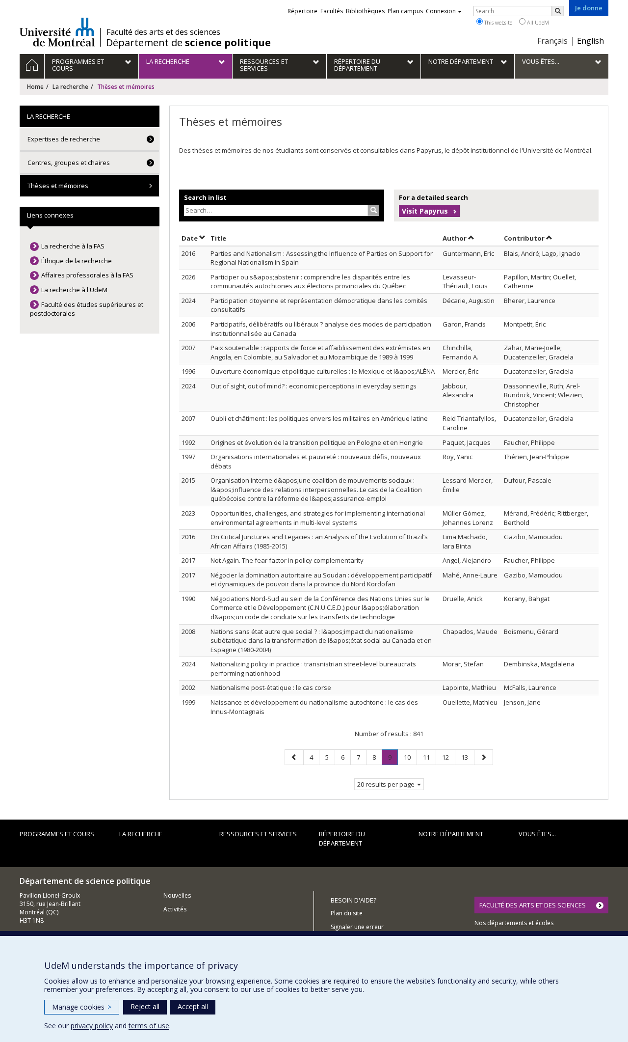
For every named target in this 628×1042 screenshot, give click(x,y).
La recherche (70, 86)
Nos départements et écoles (513, 923)
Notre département (451, 833)
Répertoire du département (342, 838)
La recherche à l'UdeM (74, 289)
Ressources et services (258, 833)
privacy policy (92, 1025)
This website (497, 22)
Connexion (441, 11)
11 (429, 757)
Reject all (145, 1006)
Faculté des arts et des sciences (163, 32)
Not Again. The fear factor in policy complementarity (287, 560)
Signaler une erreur (357, 927)
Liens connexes (50, 215)
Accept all (193, 1006)
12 (448, 757)
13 (467, 757)
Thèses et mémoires (57, 185)
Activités (174, 909)
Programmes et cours (57, 833)
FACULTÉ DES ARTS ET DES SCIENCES (532, 905)
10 (410, 757)
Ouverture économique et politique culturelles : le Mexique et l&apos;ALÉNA (322, 371)
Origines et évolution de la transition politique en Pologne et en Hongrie (316, 442)
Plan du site (347, 913)
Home (35, 86)
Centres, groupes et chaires (68, 162)
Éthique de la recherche (76, 260)
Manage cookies (81, 1007)
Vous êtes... (537, 833)
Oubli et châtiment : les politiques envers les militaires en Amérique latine (319, 418)
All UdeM (537, 22)
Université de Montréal (57, 32)
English (590, 40)
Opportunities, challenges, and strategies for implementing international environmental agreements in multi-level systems (317, 518)
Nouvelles (177, 895)
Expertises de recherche (63, 139)
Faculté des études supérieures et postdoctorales (86, 309)
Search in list (205, 197)
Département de (188, 43)
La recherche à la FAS (73, 246)
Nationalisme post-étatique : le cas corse (270, 687)
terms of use (149, 1025)
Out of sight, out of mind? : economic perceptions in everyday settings (313, 386)
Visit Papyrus (425, 211)
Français (552, 40)
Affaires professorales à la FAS (87, 275)
